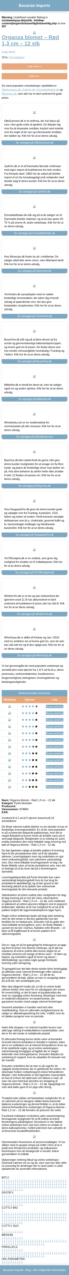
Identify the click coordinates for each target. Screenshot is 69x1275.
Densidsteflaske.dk (47, 89)
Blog (28, 1270)
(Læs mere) (8, 51)
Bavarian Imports (34, 5)
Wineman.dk (9, 93)
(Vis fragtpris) (16, 57)
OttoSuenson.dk (11, 89)
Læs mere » (34, 66)
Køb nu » (34, 76)
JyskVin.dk (28, 89)
